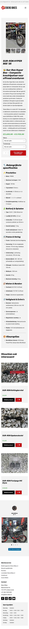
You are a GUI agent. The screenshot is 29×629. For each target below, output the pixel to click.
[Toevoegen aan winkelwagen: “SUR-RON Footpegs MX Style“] (18, 492)
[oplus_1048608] (15, 35)
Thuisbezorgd (6, 143)
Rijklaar (5, 138)
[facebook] (2, 598)
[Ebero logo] (9, 6)
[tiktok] (10, 598)
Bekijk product (8, 400)
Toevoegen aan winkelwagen (18, 153)
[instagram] (6, 598)
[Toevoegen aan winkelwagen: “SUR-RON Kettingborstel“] (18, 400)
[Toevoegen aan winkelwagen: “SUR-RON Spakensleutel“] (18, 445)
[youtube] (13, 598)
